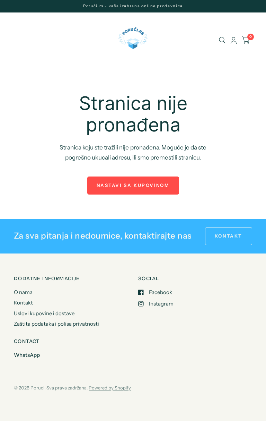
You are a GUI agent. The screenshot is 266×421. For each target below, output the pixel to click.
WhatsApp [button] (27, 355)
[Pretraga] (222, 40)
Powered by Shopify (110, 387)
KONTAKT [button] (228, 236)
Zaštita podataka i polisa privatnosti (56, 323)
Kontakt (23, 302)
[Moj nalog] (233, 40)
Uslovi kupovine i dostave (44, 313)
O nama (23, 292)
